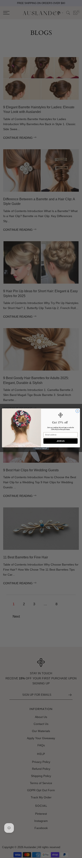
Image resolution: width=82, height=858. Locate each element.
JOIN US (61, 441)
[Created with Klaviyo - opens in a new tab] (41, 448)
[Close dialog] (77, 411)
